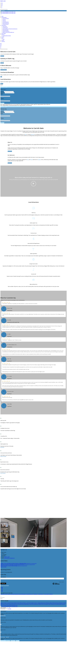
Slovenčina (13, 605)
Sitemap (35, 594)
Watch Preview (3, 456)
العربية (27, 602)
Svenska (63, 604)
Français (12, 602)
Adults (1, 93)
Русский (56, 604)
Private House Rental (6, 18)
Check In (2, 91)
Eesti (24, 602)
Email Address (3, 577)
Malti (53, 602)
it (1, 7)
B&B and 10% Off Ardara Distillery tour (8, 32)
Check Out (2, 92)
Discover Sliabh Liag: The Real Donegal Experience (10, 28)
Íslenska (19, 604)
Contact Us (3, 41)
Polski (49, 604)
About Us (3, 34)
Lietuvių (35, 602)
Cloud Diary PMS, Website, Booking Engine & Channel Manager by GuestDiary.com (16, 594)
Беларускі (61, 602)
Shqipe (5, 605)
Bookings (2, 447)
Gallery (1, 83)
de (1, 3)
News (5, 63)
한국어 (42, 604)
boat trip (32, 134)
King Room (4, 19)
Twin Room (4, 20)
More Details (2, 473)
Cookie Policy (40, 594)
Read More (10, 151)
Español (8, 602)
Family (39, 159)
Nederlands (26, 604)
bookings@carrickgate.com (9, 558)
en (1, 4)
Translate (9, 608)
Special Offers (3, 25)
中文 (16, 605)
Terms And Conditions (48, 594)
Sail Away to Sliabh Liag (6, 31)
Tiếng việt (53, 604)
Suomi (29, 602)
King (28, 159)
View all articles (3, 566)
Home (2, 16)
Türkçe (30, 604)
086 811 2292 (3, 1)
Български (57, 602)
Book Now (9, 69)
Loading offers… (5, 26)
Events (3, 39)
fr (1, 6)
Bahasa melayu (49, 602)
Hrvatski (6, 604)
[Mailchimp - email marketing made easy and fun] (56, 584)
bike (26, 134)
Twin (32, 159)
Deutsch (2, 602)
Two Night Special (5, 27)
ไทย (32, 604)
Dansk (18, 602)
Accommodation (4, 17)
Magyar (3, 604)
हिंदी (1, 604)
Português (46, 604)
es (1, 5)
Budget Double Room (6, 23)
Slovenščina (8, 605)
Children (2, 98)
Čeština (64, 602)
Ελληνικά (21, 602)
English (5, 602)
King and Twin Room (6, 24)
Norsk (23, 604)
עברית (17, 604)
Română (60, 604)
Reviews (2, 36)
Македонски (43, 602)
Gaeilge (32, 602)
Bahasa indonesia (12, 604)
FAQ (1, 76)
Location (2, 40)
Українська (36, 604)
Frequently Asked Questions (7, 35)
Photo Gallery (3, 33)
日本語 (39, 604)
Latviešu (39, 602)
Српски (1, 605)
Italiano (15, 602)
